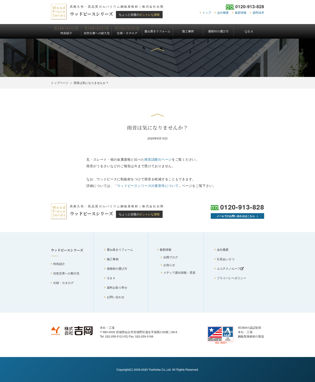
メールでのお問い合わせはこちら (236, 216)
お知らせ (169, 265)
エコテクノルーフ (228, 268)
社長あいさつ (225, 259)
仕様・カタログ (127, 33)
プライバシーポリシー (231, 278)
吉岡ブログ (170, 257)
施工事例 (188, 31)
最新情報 (240, 12)
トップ (206, 12)
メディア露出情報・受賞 (179, 272)
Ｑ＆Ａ (248, 31)
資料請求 (258, 12)
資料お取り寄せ (117, 287)
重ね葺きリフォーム (157, 31)
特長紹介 (66, 33)
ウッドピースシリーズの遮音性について (147, 185)
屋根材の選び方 (218, 31)
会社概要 (223, 12)
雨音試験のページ (158, 159)
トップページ (59, 83)
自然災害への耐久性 (96, 33)
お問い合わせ (115, 297)
